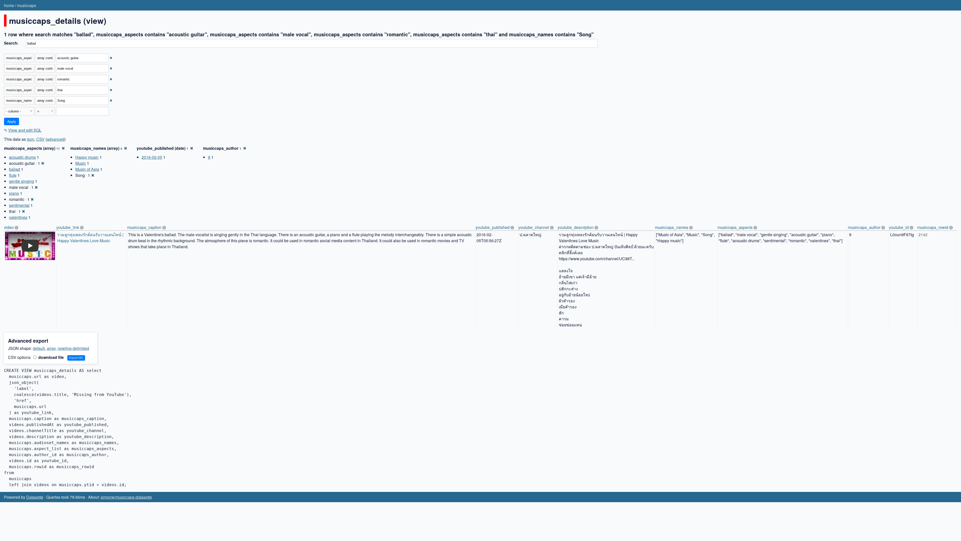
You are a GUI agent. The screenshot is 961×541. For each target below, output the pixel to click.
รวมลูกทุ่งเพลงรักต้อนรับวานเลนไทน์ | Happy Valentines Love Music (90, 237)
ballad (14, 169)
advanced (55, 139)
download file (50, 357)
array (51, 348)
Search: (11, 43)
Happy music (87, 157)
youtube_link (67, 227)
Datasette (34, 497)
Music (80, 163)
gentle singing (21, 181)
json (30, 139)
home (9, 5)
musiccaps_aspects (735, 227)
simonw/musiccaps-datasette (126, 497)
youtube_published (492, 227)
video (9, 227)
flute (13, 175)
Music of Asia (87, 169)
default (39, 348)
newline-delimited (73, 348)
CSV (40, 139)
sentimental (19, 205)
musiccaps (26, 5)
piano (14, 193)
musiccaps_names (671, 227)
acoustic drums (22, 157)
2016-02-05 (152, 157)
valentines (18, 217)
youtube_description (576, 227)
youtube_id (899, 227)
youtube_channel (533, 227)
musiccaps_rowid (932, 227)
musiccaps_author (864, 227)
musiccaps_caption (144, 227)
